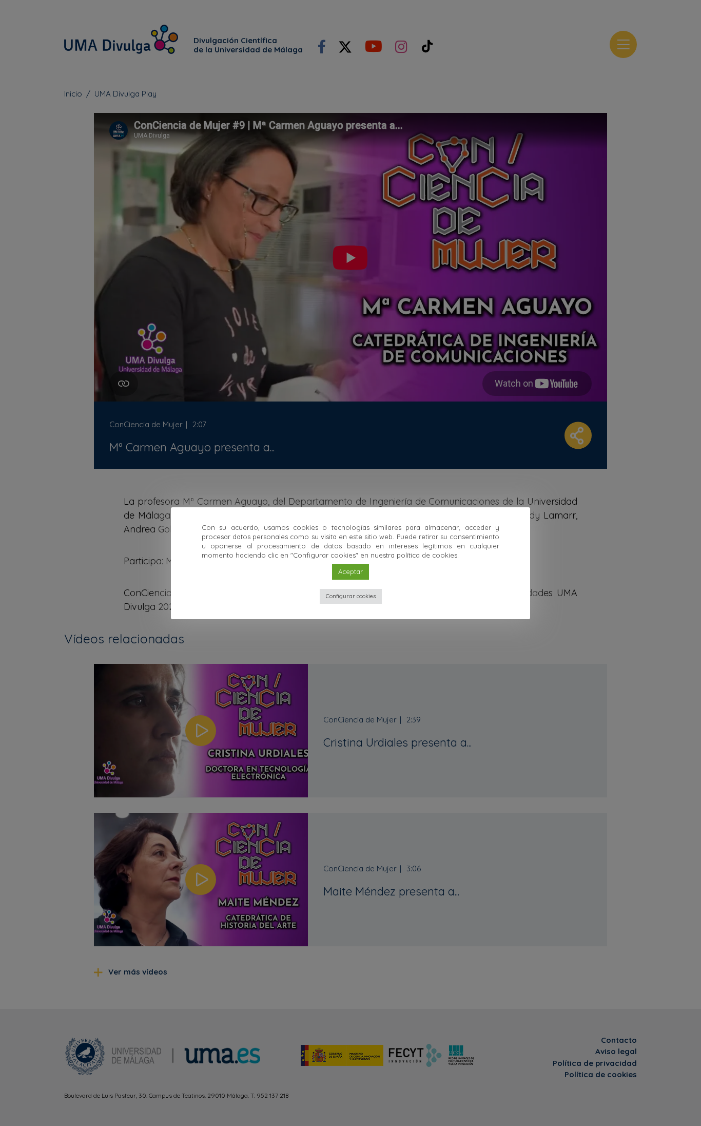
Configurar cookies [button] (351, 596)
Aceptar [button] (350, 571)
